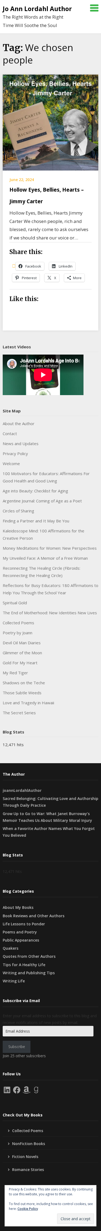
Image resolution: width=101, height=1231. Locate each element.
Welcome (11, 463)
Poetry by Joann (17, 632)
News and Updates (21, 443)
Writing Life (14, 980)
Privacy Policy (15, 453)
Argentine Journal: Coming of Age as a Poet (42, 500)
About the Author (18, 423)
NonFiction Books (28, 1143)
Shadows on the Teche (24, 682)
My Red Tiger (15, 672)
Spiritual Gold (15, 602)
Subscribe (16, 1046)
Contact (10, 433)
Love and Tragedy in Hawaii (28, 702)
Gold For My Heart (20, 662)
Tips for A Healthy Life (24, 964)
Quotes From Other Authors (29, 956)
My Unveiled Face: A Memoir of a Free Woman (45, 558)
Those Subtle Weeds (22, 692)
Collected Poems (18, 622)
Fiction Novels (25, 1156)
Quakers (10, 948)
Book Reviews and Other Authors (33, 915)
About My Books (18, 907)
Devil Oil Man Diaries (22, 642)
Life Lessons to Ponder (24, 923)
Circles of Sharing (18, 510)
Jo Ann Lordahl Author (37, 8)
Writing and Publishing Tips (29, 972)
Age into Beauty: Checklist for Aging (35, 490)
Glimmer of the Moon (22, 652)
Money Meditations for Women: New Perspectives (50, 548)
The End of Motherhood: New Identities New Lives (50, 612)
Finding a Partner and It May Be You (36, 520)
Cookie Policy (28, 1208)
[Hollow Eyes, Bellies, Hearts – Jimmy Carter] (50, 122)
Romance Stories (28, 1169)
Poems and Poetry (20, 932)
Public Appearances (21, 940)
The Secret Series (19, 712)
